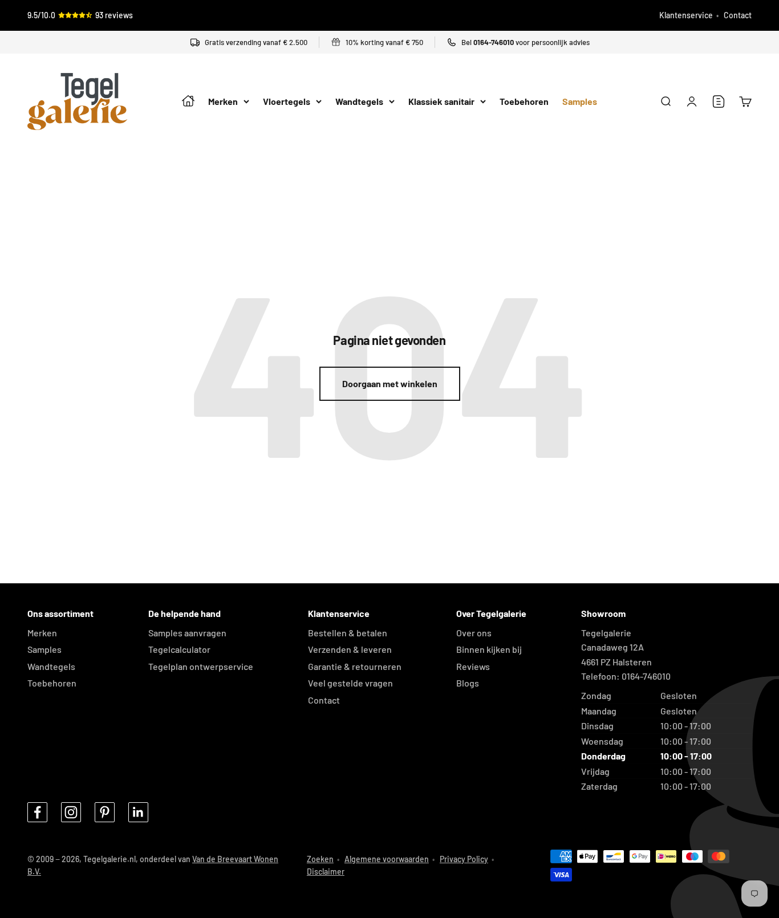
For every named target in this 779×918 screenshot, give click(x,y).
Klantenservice (686, 15)
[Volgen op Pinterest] (105, 812)
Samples (579, 101)
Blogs (467, 682)
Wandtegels (359, 101)
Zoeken (320, 859)
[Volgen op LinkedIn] (138, 812)
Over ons (474, 632)
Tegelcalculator (179, 649)
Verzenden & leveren (350, 649)
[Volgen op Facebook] (37, 812)
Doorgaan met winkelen (389, 383)
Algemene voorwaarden (386, 859)
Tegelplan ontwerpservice (200, 666)
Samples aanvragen (187, 632)
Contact (738, 15)
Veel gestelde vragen (350, 682)
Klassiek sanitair (441, 101)
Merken (223, 101)
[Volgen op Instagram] (71, 812)
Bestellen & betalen (347, 632)
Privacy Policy (464, 859)
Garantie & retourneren (354, 666)
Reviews (473, 666)
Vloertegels (286, 101)
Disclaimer (325, 871)
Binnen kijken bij (489, 649)
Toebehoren (524, 101)
